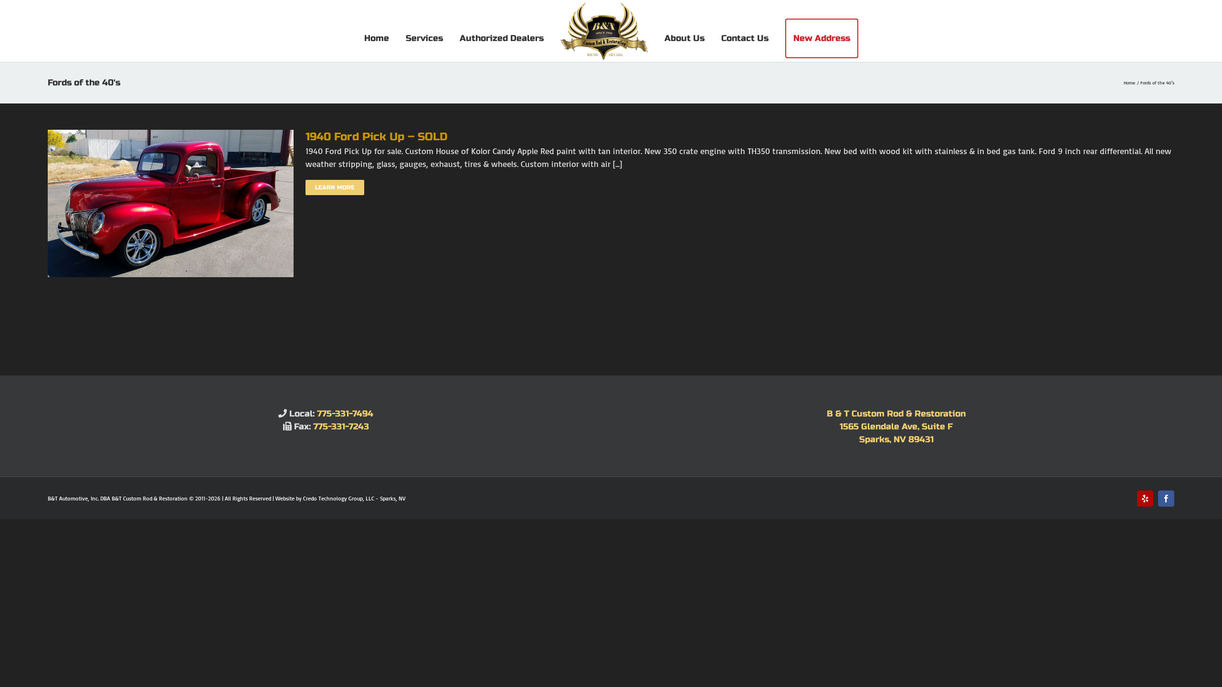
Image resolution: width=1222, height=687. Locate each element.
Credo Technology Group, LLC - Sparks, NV (354, 498)
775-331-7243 (341, 426)
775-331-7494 (345, 413)
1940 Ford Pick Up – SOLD (377, 136)
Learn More (335, 187)
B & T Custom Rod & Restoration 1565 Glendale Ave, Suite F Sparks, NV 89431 (896, 426)
